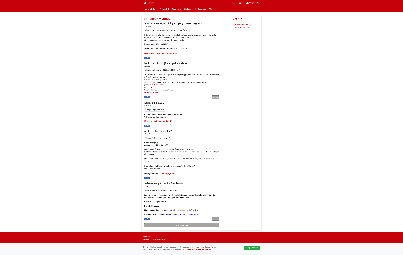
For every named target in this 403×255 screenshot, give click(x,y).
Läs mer (216, 97)
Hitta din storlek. (158, 85)
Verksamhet (164, 9)
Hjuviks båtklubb (150, 9)
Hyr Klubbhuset (200, 9)
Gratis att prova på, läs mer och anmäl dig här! (160, 53)
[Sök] (233, 3)
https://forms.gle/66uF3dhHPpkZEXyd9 (183, 214)
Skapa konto (254, 3)
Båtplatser (188, 9)
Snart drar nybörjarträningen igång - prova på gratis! (173, 23)
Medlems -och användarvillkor (154, 240)
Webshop (213, 9)
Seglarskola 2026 (154, 102)
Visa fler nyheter (182, 225)
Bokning (151, 3)
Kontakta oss (148, 236)
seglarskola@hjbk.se (166, 174)
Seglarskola (176, 9)
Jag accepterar (252, 248)
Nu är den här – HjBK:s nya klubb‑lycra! (166, 63)
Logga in (240, 3)
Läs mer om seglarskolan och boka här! (158, 121)
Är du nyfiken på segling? (158, 131)
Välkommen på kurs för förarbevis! (163, 183)
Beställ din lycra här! (151, 92)
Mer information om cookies (199, 249)
